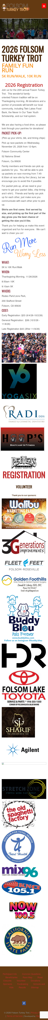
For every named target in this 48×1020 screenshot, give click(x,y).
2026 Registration (24, 85)
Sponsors (7, 983)
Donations (35, 980)
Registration (24, 474)
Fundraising (22, 983)
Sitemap (35, 987)
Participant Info (10, 973)
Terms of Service (14, 1015)
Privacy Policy (37, 1012)
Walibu (39, 1015)
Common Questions (31, 973)
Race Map (27, 977)
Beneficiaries (11, 977)
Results (22, 987)
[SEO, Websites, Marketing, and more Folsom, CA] (24, 513)
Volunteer (21, 980)
